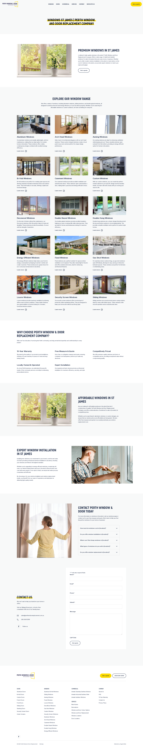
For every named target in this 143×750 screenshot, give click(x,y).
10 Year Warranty (103, 697)
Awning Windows (48, 697)
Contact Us (102, 700)
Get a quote (83, 70)
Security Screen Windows (51, 714)
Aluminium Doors (21, 691)
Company (81, 4)
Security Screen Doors (23, 711)
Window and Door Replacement (80, 713)
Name (72, 574)
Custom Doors (20, 697)
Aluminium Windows (49, 717)
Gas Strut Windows (49, 708)
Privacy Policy (102, 703)
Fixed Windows (48, 700)
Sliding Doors (20, 705)
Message (73, 611)
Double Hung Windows (50, 728)
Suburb (72, 602)
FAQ (100, 694)
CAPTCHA (73, 637)
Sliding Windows (48, 694)
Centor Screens (21, 714)
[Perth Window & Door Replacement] (10, 4)
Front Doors (20, 703)
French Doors (20, 700)
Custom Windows (48, 711)
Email (72, 584)
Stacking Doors (21, 708)
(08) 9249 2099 (25, 619)
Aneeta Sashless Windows (79, 697)
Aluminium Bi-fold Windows (51, 691)
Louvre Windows (48, 703)
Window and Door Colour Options (81, 710)
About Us (101, 691)
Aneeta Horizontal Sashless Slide (80, 694)
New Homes (75, 704)
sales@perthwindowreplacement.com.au (32, 615)
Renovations (75, 707)
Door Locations (76, 718)
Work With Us (91, 4)
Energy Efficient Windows (51, 731)
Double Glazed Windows (51, 725)
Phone (72, 593)
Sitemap (41, 744)
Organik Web (123, 744)
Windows (51, 4)
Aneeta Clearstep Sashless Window (81, 691)
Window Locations (76, 715)
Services (74, 4)
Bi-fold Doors (20, 694)
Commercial (65, 4)
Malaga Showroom (27, 607)
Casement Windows (49, 722)
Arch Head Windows (49, 719)
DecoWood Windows (50, 705)
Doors (58, 4)
